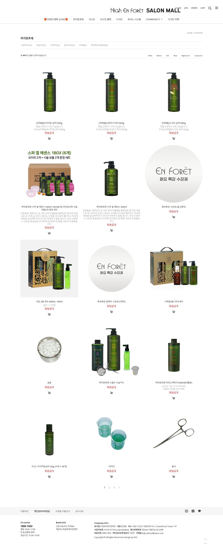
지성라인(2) (55, 45)
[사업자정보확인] (122, 530)
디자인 (119, 19)
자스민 (92, 19)
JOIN (186, 8)
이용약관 (24, 511)
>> (118, 487)
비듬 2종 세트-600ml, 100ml (49, 301)
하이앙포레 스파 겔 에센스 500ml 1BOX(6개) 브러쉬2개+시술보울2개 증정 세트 (49, 208)
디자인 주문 (173, 19)
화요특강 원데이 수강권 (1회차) (112, 301)
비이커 (112, 466)
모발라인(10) (26, 45)
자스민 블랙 (105, 19)
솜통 (49, 382)
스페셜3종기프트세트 (173, 301)
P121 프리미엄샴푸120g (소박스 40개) (49, 466)
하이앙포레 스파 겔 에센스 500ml (111, 206)
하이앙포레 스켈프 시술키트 (111, 382)
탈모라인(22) (69, 45)
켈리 (174, 466)
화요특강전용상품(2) (99, 45)
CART (202, 8)
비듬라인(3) (41, 45)
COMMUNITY (153, 19)
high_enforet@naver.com (153, 533)
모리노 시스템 (134, 19)
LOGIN (178, 8)
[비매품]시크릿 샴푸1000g (174, 123)
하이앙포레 (78, 19)
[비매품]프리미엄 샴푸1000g (49, 123)
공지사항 (79, 511)
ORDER (194, 8)
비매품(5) (83, 45)
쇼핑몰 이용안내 (62, 511)
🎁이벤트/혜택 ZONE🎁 (56, 19)
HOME (189, 33)
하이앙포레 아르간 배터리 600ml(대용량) (173, 382)
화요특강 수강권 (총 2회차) (174, 206)
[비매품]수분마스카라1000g (111, 123)
